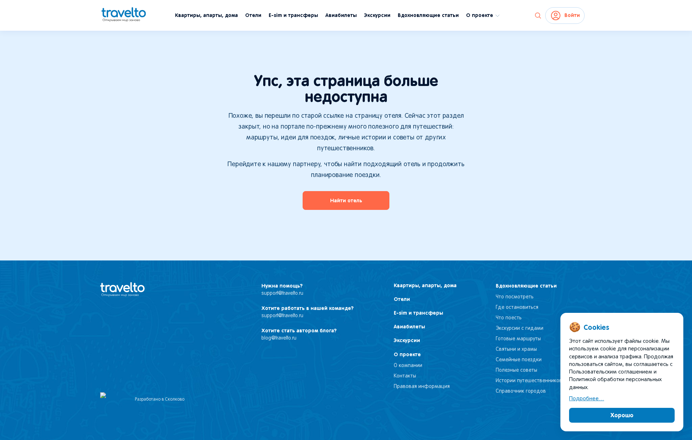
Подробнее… (586, 398)
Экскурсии (377, 15)
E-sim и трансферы (293, 15)
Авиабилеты (341, 15)
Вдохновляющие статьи (428, 15)
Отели (253, 15)
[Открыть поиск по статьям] (538, 15)
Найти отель (346, 200)
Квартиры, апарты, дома (206, 15)
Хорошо (622, 415)
